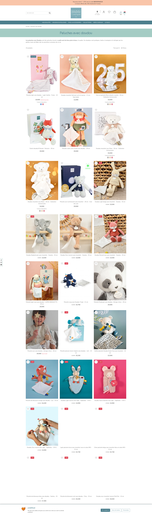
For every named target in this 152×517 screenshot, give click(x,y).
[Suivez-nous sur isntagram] (1, 262)
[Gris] (108, 104)
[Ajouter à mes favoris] (28, 56)
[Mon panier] (115, 12)
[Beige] (110, 104)
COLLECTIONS (87, 22)
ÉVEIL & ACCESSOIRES (74, 22)
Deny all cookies (116, 510)
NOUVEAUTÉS (46, 22)
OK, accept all (105, 510)
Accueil (27, 26)
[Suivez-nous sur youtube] (1, 264)
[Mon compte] (104, 12)
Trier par (115, 48)
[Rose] (43, 104)
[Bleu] (41, 104)
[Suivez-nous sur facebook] (1, 260)
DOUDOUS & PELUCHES (59, 22)
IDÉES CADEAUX (98, 22)
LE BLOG (107, 22)
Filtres (124, 48)
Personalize (126, 510)
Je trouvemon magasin (97, 14)
